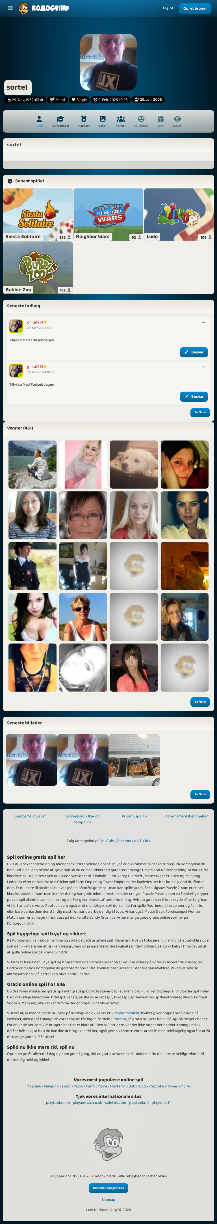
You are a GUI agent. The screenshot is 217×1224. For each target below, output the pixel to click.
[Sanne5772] (184, 566)
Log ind (168, 8)
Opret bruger (195, 8)
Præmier (119, 1019)
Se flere (200, 412)
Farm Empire (96, 1086)
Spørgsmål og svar (30, 816)
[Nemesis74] (184, 667)
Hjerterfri (117, 1086)
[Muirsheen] (83, 617)
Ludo (66, 1086)
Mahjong (51, 1086)
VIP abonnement (125, 1013)
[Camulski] (32, 566)
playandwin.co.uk (87, 1103)
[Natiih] (83, 464)
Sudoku (157, 1086)
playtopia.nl (139, 1103)
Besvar (197, 352)
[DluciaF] (83, 667)
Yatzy (78, 1086)
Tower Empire (178, 1086)
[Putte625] (83, 566)
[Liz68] (32, 464)
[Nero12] (133, 566)
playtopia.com (58, 1103)
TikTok (145, 841)
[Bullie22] (32, 667)
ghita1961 (35, 322)
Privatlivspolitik (134, 816)
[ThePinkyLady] (133, 464)
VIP (37, 1037)
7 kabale (34, 1086)
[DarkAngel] (32, 617)
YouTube (107, 841)
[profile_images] (31, 760)
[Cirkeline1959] (83, 515)
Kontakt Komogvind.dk (108, 1188)
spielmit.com (115, 1103)
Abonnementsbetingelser (186, 816)
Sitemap (108, 1200)
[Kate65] (184, 617)
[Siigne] (133, 515)
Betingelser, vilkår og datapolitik (82, 819)
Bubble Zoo (138, 1086)
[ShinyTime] (133, 617)
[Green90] (133, 667)
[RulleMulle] (184, 515)
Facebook (125, 841)
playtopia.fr (161, 1103)
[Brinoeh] (184, 464)
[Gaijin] (32, 515)
